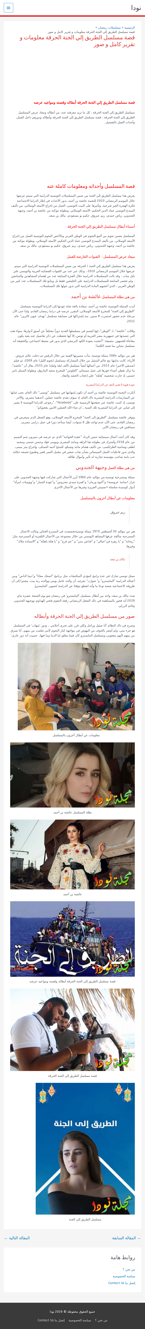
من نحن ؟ (129, 1269)
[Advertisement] (72, 74)
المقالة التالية (17, 1238)
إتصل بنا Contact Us (121, 1283)
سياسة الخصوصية (124, 1276)
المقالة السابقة (126, 1238)
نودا (136, 7)
